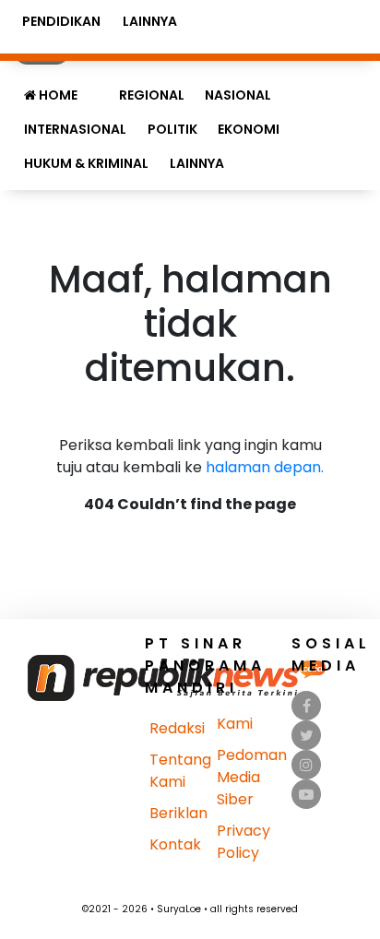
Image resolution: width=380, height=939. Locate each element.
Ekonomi (248, 129)
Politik (172, 129)
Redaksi (177, 728)
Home (56, 95)
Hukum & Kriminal (86, 163)
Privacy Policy (243, 841)
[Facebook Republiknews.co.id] (307, 706)
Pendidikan (61, 21)
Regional (151, 95)
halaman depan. (265, 467)
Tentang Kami (180, 770)
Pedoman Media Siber (252, 777)
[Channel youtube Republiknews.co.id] (306, 794)
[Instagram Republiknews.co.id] (306, 765)
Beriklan (178, 813)
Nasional (238, 95)
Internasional (75, 129)
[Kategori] (98, 85)
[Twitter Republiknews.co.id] (307, 735)
